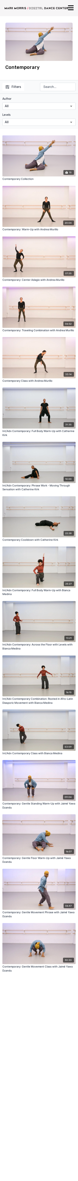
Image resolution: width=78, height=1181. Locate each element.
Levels (6, 115)
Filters (16, 87)
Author (6, 99)
